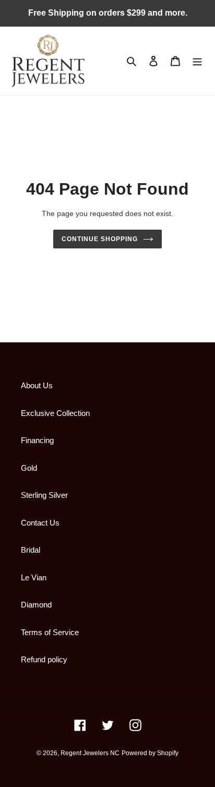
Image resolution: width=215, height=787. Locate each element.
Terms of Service (50, 632)
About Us (37, 385)
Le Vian (33, 577)
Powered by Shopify (150, 753)
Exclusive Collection (55, 413)
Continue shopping (100, 239)
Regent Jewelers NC (90, 753)
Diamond (36, 604)
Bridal (30, 549)
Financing (37, 440)
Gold (29, 467)
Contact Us (40, 522)
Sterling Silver (44, 495)
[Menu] (197, 61)
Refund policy (44, 659)
